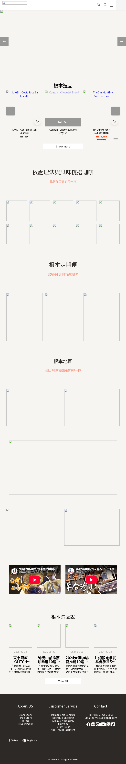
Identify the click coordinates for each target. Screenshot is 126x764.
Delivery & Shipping (63, 717)
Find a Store (25, 717)
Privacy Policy (25, 723)
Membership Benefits (63, 714)
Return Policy (63, 726)
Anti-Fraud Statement (63, 729)
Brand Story (25, 714)
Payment (63, 723)
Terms (25, 720)
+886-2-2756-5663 (103, 714)
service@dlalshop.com (104, 717)
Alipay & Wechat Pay (63, 720)
